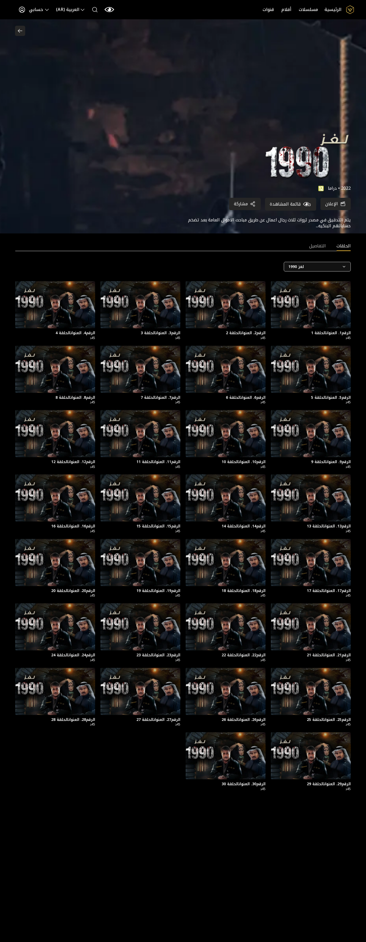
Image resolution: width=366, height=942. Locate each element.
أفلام (286, 9)
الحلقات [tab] (344, 246)
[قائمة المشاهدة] (109, 9)
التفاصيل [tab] (317, 246)
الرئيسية (332, 9)
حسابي (36, 9)
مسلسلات (308, 9)
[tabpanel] (183, 531)
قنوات (268, 9)
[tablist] (183, 247)
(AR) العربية (67, 9)
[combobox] (317, 266)
